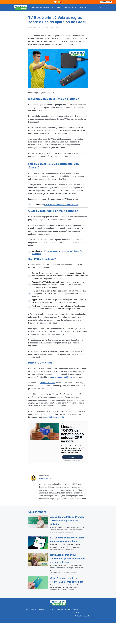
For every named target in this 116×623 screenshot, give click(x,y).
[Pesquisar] (100, 7)
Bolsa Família (68, 7)
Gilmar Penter (40, 27)
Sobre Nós (82, 7)
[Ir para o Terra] (58, 2)
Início (33, 7)
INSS (53, 7)
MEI (75, 7)
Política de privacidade (82, 616)
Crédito (59, 7)
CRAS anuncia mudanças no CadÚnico (61, 205)
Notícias (39, 7)
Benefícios (46, 7)
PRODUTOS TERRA (106, 1)
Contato (77, 612)
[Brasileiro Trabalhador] (20, 7)
